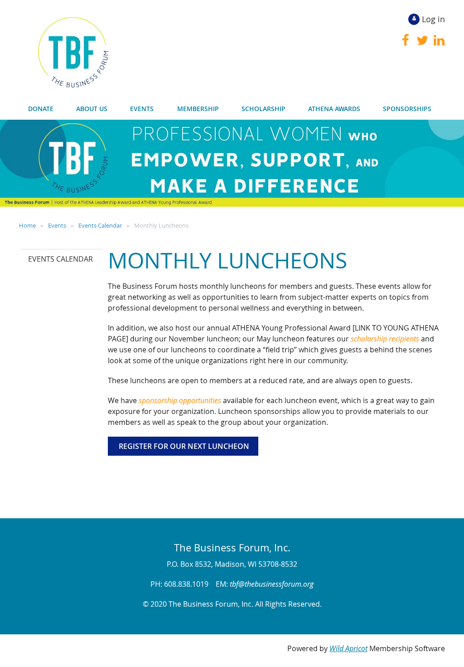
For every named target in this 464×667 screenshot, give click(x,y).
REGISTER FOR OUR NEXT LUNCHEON (183, 446)
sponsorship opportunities (180, 400)
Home (27, 225)
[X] (422, 40)
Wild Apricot (348, 648)
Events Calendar (100, 225)
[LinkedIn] (439, 40)
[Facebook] (405, 40)
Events (57, 225)
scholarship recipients (385, 339)
